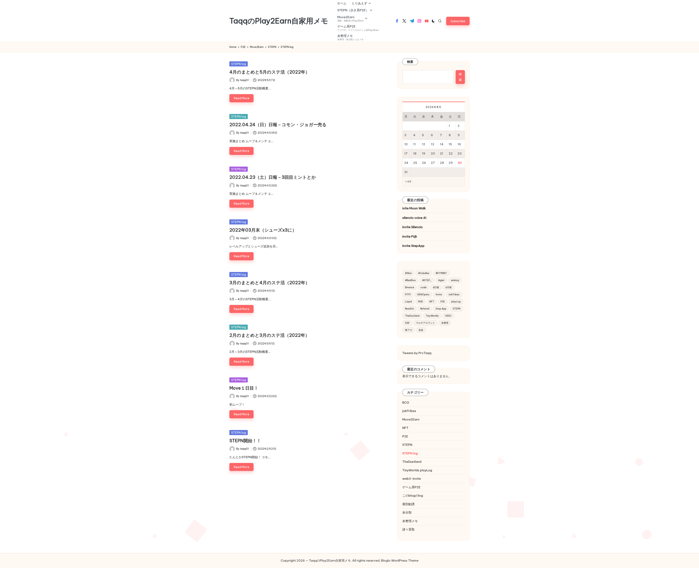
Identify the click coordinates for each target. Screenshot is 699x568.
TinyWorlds (432, 315)
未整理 (444, 322)
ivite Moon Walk (414, 208)
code (423, 287)
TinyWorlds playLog (417, 470)
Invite (439, 294)
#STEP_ (427, 280)
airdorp (455, 280)
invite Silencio (412, 227)
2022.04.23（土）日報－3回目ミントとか (272, 177)
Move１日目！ (243, 388)
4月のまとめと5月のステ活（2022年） (269, 72)
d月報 (448, 287)
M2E (420, 301)
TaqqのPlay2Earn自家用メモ (278, 21)
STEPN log (238, 64)
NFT (431, 301)
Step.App (441, 308)
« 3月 (408, 181)
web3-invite (411, 479)
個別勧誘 (408, 504)
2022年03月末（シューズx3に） (263, 230)
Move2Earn (410, 419)
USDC (448, 315)
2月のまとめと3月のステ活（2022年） (269, 335)
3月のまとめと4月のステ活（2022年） (269, 282)
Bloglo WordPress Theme (399, 561)
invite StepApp (413, 246)
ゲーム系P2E (411, 487)
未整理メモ (410, 521)
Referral (424, 308)
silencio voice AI (414, 218)
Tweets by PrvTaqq (416, 353)
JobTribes (453, 294)
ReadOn (409, 308)
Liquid (408, 301)
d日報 (436, 287)
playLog (456, 301)
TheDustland (412, 315)
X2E (407, 322)
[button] (458, 21)
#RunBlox (410, 280)
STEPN (456, 308)
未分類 (407, 512)
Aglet (441, 280)
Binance (409, 287)
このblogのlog (412, 496)
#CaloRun (423, 273)
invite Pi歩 (409, 236)
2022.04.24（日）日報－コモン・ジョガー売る (278, 124)
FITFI (408, 294)
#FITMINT (441, 273)
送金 (420, 329)
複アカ (408, 329)
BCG (405, 403)
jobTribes (409, 411)
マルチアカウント (425, 322)
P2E (443, 301)
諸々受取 (408, 529)
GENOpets (423, 294)
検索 (410, 62)
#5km (408, 273)
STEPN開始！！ (245, 440)
